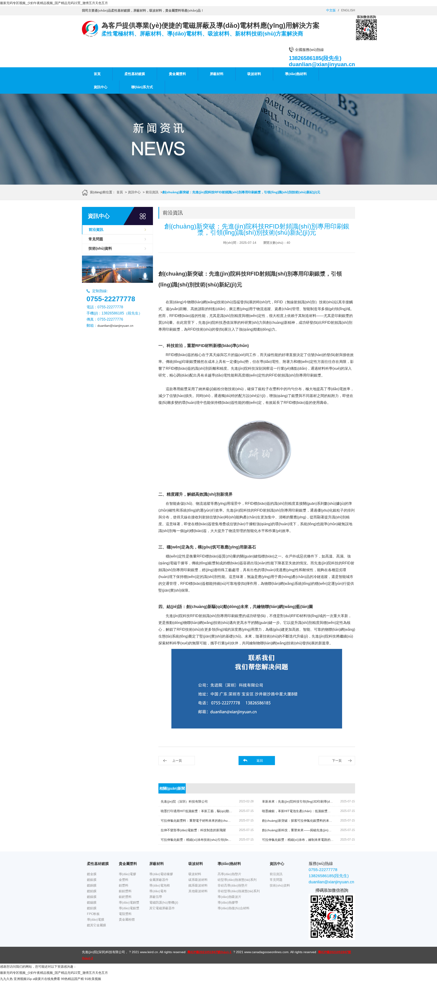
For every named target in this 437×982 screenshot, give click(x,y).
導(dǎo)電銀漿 (129, 908)
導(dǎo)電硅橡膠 (161, 874)
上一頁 (177, 760)
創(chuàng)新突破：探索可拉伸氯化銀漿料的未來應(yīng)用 (304, 820)
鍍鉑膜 (92, 891)
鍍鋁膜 (92, 908)
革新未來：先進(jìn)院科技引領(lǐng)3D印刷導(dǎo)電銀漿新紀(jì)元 (310, 801)
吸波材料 (254, 74)
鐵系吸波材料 (198, 885)
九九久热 (6, 979)
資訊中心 (100, 87)
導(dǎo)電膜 (95, 919)
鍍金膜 (92, 874)
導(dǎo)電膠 (127, 874)
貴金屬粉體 (127, 919)
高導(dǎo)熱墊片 (229, 874)
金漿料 (123, 880)
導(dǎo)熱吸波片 (229, 897)
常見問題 (96, 239)
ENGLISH (348, 10)
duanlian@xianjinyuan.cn (115, 325)
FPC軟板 (93, 914)
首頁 (97, 74)
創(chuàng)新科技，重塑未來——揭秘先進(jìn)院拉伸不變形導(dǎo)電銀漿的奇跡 (320, 830)
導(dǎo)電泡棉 (159, 885)
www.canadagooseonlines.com (266, 952)
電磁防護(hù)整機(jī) (163, 902)
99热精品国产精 (72, 979)
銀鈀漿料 (125, 897)
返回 (260, 760)
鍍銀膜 (92, 880)
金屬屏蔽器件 (158, 880)
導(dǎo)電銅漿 (129, 902)
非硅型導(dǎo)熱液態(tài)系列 (239, 891)
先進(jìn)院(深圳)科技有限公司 (103, 952)
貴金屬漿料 (177, 74)
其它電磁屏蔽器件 (162, 908)
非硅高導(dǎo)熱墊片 (233, 885)
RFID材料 (299, 616)
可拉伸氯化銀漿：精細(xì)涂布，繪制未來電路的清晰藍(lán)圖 (306, 839)
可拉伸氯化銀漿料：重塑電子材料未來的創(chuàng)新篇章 (202, 820)
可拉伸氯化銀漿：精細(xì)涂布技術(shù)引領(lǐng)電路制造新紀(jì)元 (209, 839)
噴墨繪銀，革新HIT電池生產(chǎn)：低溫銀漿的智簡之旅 (302, 811)
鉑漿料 (123, 885)
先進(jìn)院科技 (178, 616)
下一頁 (337, 760)
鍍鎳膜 (92, 897)
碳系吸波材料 (198, 880)
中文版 (331, 10)
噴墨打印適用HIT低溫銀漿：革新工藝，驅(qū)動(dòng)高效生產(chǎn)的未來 (215, 811)
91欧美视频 (93, 979)
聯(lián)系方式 (142, 87)
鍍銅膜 (92, 885)
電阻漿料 (125, 914)
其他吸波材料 (198, 891)
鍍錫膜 (92, 902)
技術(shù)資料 (100, 248)
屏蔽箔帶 (155, 897)
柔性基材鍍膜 (134, 74)
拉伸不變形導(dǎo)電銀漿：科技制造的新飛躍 (193, 830)
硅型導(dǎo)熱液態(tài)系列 (237, 880)
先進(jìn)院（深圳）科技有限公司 (184, 801)
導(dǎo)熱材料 (296, 74)
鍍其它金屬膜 (96, 925)
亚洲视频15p (23, 979)
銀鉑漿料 (125, 891)
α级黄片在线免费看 (46, 979)
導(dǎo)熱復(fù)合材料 (233, 908)
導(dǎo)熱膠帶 (228, 902)
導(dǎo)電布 (158, 891)
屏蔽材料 (217, 74)
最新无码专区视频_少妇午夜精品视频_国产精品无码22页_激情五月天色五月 (54, 3)
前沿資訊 (152, 192)
